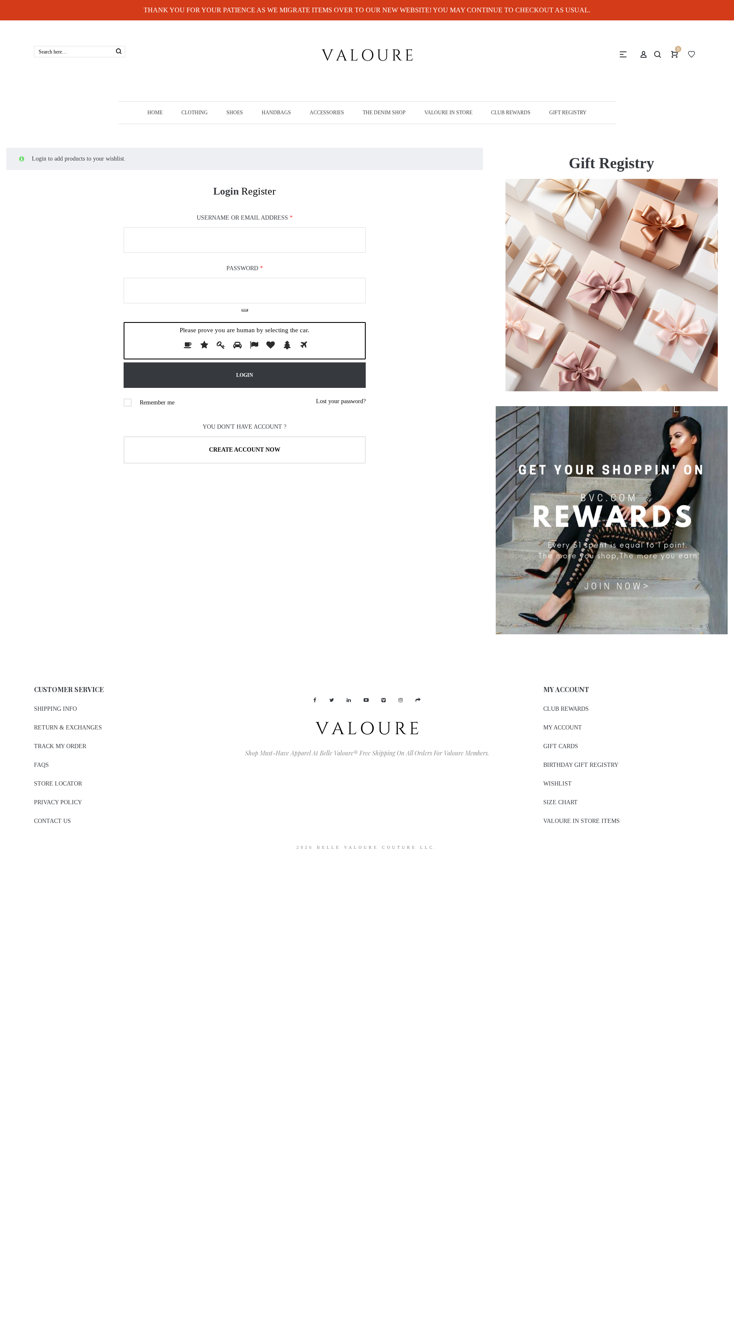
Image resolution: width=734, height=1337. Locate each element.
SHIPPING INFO (55, 709)
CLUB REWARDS (566, 709)
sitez (5, 863)
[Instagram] (400, 700)
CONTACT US (52, 821)
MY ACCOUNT (562, 727)
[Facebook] (314, 700)
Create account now (244, 450)
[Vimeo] (383, 700)
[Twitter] (331, 700)
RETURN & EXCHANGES (68, 727)
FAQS (41, 765)
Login (226, 191)
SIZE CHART (560, 802)
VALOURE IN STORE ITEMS (581, 821)
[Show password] (244, 310)
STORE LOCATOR (58, 783)
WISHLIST (557, 783)
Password (244, 268)
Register (258, 191)
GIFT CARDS (560, 746)
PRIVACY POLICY (58, 802)
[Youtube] (366, 700)
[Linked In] (349, 700)
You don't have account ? (244, 427)
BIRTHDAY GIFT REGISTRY (580, 765)
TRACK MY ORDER (60, 746)
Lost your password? (341, 401)
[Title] (418, 700)
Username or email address (245, 218)
